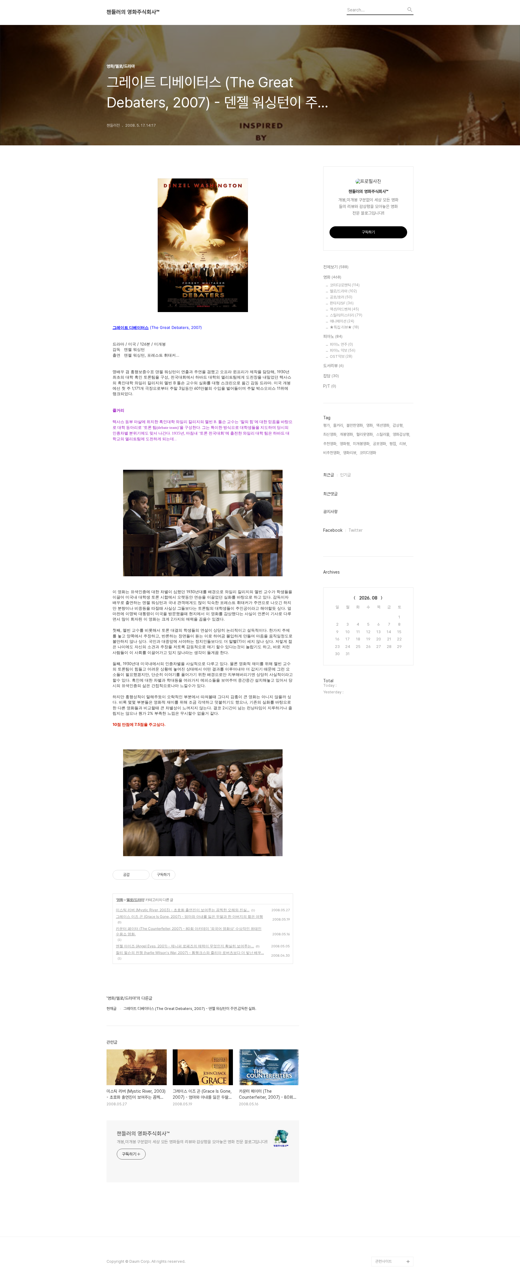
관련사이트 (383, 1261)
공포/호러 (341, 297)
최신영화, (330, 434)
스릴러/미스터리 (346, 315)
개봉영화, (347, 434)
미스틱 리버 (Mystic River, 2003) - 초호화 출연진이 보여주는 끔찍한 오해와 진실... (182, 910)
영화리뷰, (350, 453)
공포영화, (380, 443)
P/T (329, 386)
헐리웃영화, (365, 434)
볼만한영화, (355, 425)
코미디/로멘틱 (345, 285)
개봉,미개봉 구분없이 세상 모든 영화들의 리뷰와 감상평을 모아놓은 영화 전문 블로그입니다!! (192, 1141)
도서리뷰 (333, 365)
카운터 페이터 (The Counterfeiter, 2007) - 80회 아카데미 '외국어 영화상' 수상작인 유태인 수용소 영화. (189, 931)
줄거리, (338, 425)
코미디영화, (368, 453)
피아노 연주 (341, 344)
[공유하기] (135, 874)
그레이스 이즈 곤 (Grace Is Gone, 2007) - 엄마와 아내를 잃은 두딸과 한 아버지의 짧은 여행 (189, 916)
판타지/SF (342, 303)
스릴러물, (383, 434)
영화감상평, (401, 434)
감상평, (398, 425)
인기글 (345, 474)
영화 (119, 899)
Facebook (332, 530)
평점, (393, 443)
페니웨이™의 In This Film (391, 1247)
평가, (327, 425)
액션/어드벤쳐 (344, 309)
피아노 (332, 336)
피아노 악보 (342, 350)
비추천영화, (332, 453)
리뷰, (403, 443)
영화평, (345, 443)
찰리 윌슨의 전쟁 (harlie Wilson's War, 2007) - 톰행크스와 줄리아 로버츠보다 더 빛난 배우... (190, 952)
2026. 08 (368, 598)
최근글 (328, 474)
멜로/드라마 (135, 899)
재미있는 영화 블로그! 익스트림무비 (394, 1228)
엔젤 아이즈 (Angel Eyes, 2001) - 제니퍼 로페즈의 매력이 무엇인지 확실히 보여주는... (185, 946)
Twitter (355, 530)
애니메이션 (342, 321)
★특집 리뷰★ (344, 327)
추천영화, (330, 443)
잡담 (331, 375)
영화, (370, 425)
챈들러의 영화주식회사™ (133, 12)
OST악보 (341, 356)
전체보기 (335, 267)
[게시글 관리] (143, 874)
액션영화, (383, 425)
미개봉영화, (361, 443)
